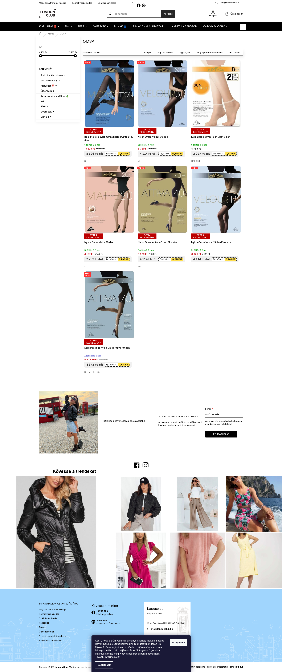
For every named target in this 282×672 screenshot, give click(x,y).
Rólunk (42, 627)
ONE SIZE (195, 161)
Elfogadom (178, 642)
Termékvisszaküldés (82, 3)
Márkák (45, 116)
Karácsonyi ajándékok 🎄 (55, 96)
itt (118, 656)
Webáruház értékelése (50, 640)
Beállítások (104, 664)
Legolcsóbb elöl (165, 52)
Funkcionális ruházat (52, 75)
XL (94, 266)
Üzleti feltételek (46, 631)
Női (42, 101)
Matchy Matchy (49, 80)
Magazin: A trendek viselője (52, 3)
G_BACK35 (123, 154)
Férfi (43, 106)
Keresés (168, 13)
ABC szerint (234, 52)
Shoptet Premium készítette (192, 666)
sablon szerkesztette (225, 666)
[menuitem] (49, 26)
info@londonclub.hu (162, 628)
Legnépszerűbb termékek (210, 52)
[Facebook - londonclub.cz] (138, 5)
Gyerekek (46, 111)
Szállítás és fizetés (107, 3)
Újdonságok (47, 90)
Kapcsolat (44, 623)
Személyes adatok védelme (52, 636)
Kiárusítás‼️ (47, 85)
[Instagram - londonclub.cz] (144, 5)
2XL (140, 266)
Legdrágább (185, 52)
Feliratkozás (221, 434)
